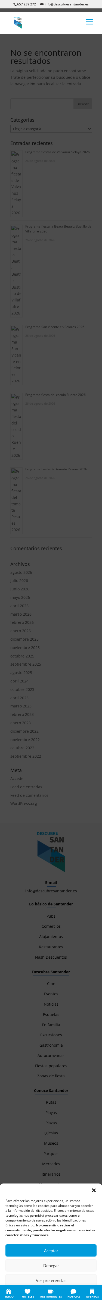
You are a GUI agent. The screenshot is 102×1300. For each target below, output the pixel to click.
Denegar (51, 1265)
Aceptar (51, 1250)
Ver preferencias (51, 1280)
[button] (94, 1190)
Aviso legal (84, 1292)
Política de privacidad (57, 1292)
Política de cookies (24, 1292)
